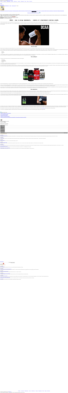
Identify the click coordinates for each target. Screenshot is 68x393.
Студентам (4, 1)
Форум (28, 1)
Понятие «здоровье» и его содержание (5, 113)
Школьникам (8, 1)
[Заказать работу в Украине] (2, 10)
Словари (19, 1)
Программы (22, 1)
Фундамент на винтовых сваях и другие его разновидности (5, 273)
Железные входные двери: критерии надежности (4, 271)
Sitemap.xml (10, 391)
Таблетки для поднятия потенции (5, 116)
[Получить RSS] (1, 112)
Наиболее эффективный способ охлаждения (3, 146)
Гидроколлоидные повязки (4, 115)
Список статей (14, 5)
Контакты (30, 1)
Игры (25, 1)
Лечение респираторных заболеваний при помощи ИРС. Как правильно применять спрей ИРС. (13, 117)
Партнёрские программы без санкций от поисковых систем (5, 277)
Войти (1, 3)
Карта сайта (2, 261)
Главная (1, 1)
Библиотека (15, 1)
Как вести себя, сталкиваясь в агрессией (3, 142)
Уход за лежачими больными (4, 114)
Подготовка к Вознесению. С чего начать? (3, 135)
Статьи (12, 1)
